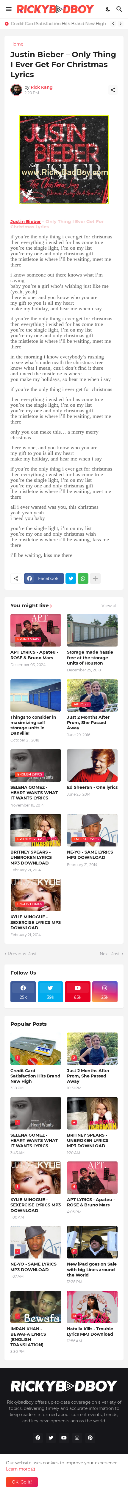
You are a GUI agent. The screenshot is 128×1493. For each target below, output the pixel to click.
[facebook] (38, 1438)
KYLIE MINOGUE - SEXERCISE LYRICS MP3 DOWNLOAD (35, 922)
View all (110, 606)
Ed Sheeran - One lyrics (92, 787)
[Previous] (113, 24)
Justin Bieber (25, 221)
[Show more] (95, 578)
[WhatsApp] (83, 578)
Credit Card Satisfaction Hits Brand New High (58, 23)
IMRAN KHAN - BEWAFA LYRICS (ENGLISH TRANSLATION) (28, 1337)
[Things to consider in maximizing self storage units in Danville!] (35, 695)
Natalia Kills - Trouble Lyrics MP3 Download (90, 1331)
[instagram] (77, 1438)
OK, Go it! (22, 1482)
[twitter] (51, 1438)
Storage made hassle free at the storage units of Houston (90, 657)
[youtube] (64, 1438)
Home (16, 44)
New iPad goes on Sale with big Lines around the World (92, 1269)
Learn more (18, 1469)
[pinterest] (90, 1438)
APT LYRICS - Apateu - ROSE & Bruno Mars (34, 654)
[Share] (113, 90)
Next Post (110, 953)
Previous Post (22, 953)
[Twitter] (70, 578)
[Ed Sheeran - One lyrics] (92, 765)
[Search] (120, 9)
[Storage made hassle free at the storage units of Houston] (92, 630)
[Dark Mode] (108, 9)
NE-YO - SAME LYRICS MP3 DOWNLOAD (90, 854)
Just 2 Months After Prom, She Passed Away (88, 723)
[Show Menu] (8, 9)
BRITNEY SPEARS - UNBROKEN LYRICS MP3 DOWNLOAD (31, 857)
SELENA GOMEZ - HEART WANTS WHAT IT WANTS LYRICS (34, 793)
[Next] (121, 24)
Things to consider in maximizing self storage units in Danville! (33, 725)
